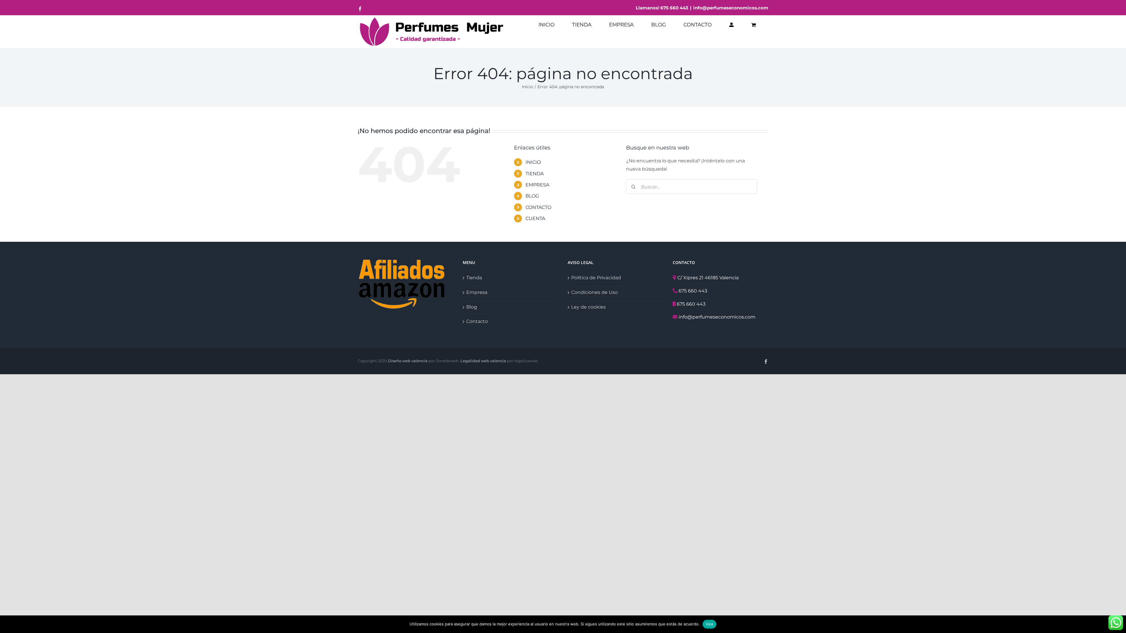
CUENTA (535, 218)
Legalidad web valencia (483, 360)
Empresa (476, 292)
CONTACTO (538, 207)
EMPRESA (537, 185)
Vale (709, 624)
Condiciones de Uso (594, 292)
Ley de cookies (588, 307)
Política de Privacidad (596, 277)
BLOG (532, 196)
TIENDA (534, 173)
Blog (471, 307)
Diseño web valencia (408, 360)
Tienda (474, 277)
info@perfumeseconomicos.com (730, 8)
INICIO (533, 162)
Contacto (477, 321)
